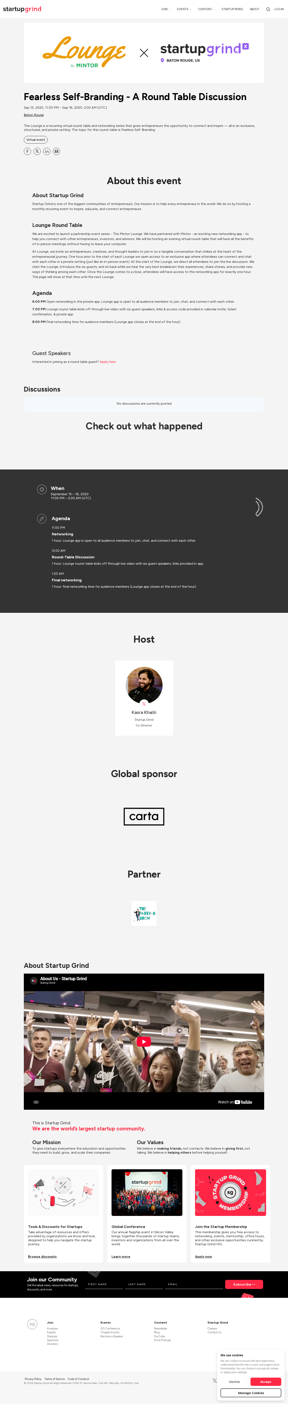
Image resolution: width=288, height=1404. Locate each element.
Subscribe (242, 1284)
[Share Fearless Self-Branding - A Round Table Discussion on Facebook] (27, 151)
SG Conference (110, 1328)
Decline (234, 1382)
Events (182, 9)
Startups (52, 1336)
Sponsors (52, 1340)
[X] (214, 1380)
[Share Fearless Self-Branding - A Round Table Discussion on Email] (56, 151)
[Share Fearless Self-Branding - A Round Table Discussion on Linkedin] (46, 151)
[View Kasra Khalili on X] (144, 704)
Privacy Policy (33, 1379)
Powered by (239, 1395)
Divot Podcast (162, 1340)
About (255, 9)
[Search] (268, 9)
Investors (52, 1328)
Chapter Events (110, 1332)
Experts (51, 1332)
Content (205, 9)
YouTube (159, 1336)
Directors (52, 1344)
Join (164, 9)
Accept (265, 1382)
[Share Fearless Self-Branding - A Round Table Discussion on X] (37, 151)
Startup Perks (232, 9)
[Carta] (144, 816)
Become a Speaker (112, 1336)
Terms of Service (54, 1379)
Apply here (108, 362)
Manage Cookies (251, 1393)
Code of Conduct (78, 1379)
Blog (157, 1332)
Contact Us (214, 1332)
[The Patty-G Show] (144, 913)
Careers (212, 1328)
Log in (279, 9)
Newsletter (160, 1328)
